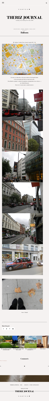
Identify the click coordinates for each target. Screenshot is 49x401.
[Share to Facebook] (3, 328)
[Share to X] (6, 328)
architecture (17, 29)
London (22, 29)
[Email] (13, 328)
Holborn (24, 32)
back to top (24, 388)
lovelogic (36, 384)
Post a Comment (3, 360)
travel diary (32, 29)
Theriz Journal (24, 17)
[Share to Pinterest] (9, 328)
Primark (27, 29)
